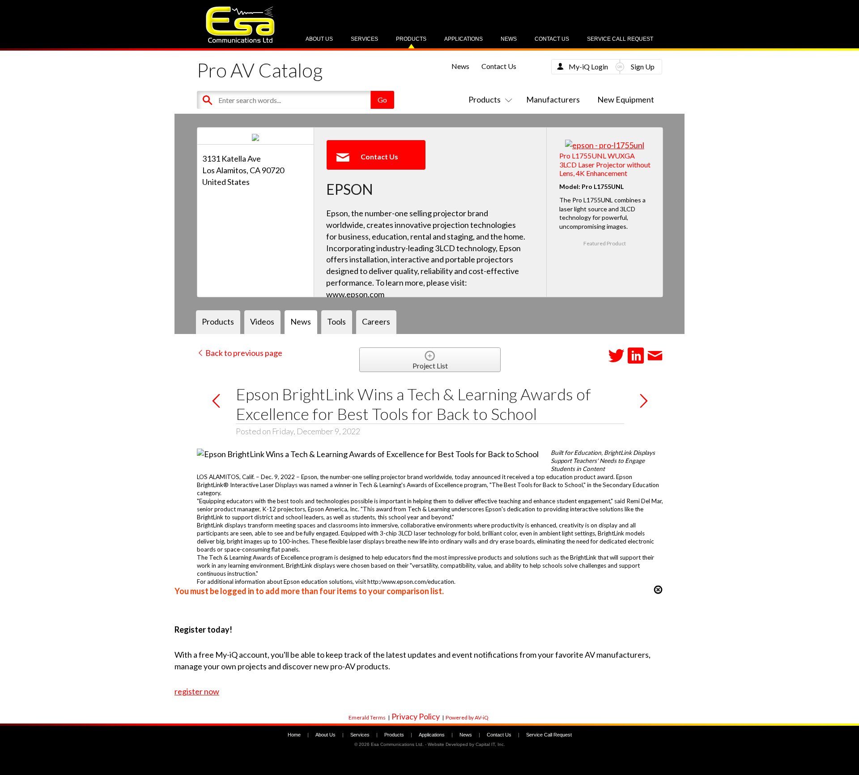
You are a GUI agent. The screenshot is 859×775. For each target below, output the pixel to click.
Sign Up (643, 66)
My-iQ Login (588, 66)
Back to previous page (243, 353)
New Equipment (625, 99)
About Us (319, 39)
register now (196, 691)
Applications (463, 39)
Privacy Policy (415, 716)
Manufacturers (553, 99)
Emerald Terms (367, 717)
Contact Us (552, 39)
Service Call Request (620, 39)
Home (294, 734)
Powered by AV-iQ (467, 717)
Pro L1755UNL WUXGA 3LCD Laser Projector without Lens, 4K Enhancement (605, 164)
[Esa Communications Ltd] (240, 40)
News (509, 39)
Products (411, 39)
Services (364, 39)
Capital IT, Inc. (490, 744)
